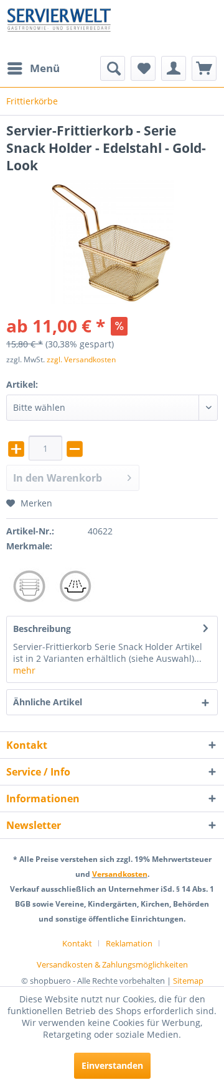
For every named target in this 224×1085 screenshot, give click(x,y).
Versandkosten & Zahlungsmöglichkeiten (112, 964)
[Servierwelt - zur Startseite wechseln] (59, 28)
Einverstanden (112, 1065)
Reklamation (129, 943)
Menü (45, 68)
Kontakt (77, 943)
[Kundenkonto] (173, 68)
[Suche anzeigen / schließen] (112, 68)
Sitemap (188, 980)
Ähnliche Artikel (47, 702)
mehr (24, 670)
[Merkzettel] (143, 68)
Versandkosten (119, 874)
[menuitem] (33, 68)
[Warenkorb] (204, 68)
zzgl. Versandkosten (81, 359)
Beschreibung (42, 628)
